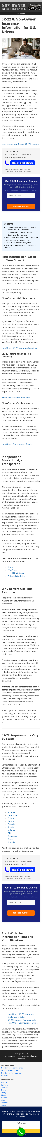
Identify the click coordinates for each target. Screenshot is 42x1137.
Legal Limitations (16, 573)
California (12, 815)
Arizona (11, 812)
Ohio (10, 833)
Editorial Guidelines (17, 576)
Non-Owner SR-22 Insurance (12, 1068)
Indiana (11, 830)
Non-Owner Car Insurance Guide (17, 444)
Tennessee (12, 836)
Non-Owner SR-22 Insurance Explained (19, 348)
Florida (11, 821)
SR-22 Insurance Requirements (16, 397)
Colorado (12, 818)
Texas (10, 839)
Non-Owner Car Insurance (11, 1073)
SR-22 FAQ (5, 1075)
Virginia (11, 842)
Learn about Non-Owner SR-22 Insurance (20, 144)
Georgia (11, 824)
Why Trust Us (14, 570)
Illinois (11, 827)
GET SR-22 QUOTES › (21, 206)
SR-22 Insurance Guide (9, 1070)
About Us (12, 567)
